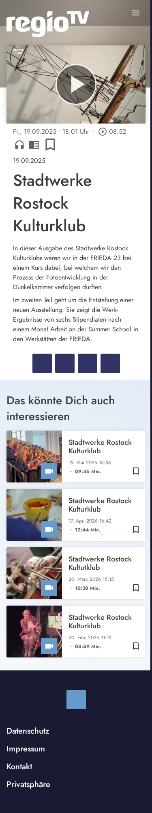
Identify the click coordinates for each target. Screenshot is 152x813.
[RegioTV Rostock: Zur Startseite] (47, 24)
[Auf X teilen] (65, 363)
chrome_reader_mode (34, 144)
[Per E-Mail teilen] (110, 363)
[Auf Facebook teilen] (42, 363)
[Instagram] (76, 699)
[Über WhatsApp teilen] (87, 363)
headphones (19, 144)
